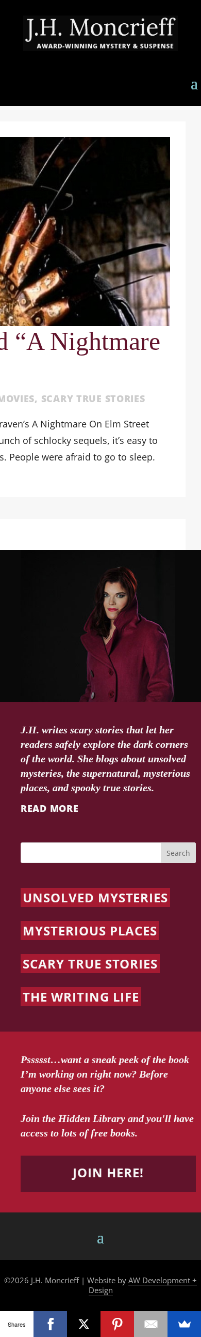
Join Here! (108, 1172)
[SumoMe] (184, 1324)
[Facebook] (50, 1324)
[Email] (150, 1324)
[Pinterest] (117, 1324)
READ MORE (49, 808)
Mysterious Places (90, 930)
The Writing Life (81, 996)
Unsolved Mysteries (95, 897)
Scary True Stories (93, 398)
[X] (83, 1324)
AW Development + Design (143, 1285)
